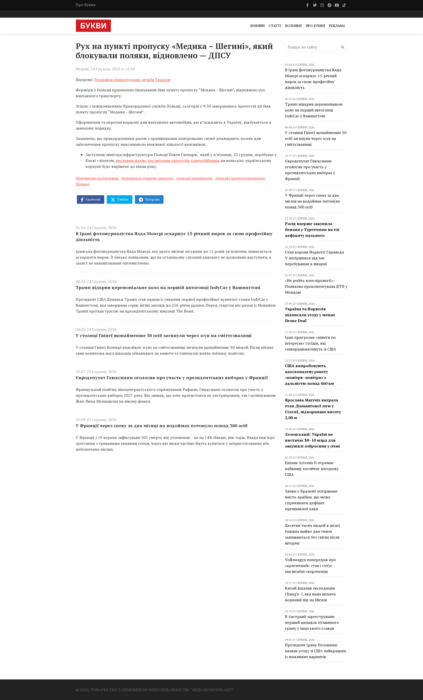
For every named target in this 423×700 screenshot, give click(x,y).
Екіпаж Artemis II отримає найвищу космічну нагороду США (312, 468)
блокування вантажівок (97, 178)
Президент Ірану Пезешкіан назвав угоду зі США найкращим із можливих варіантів (315, 650)
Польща (82, 184)
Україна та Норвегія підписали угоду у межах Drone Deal (310, 314)
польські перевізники (194, 178)
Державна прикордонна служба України (132, 79)
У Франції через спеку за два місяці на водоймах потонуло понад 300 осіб (161, 425)
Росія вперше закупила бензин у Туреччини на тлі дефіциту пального (312, 229)
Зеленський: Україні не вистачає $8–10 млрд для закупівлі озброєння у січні (312, 440)
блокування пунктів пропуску (147, 178)
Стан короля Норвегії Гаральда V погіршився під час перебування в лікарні (314, 257)
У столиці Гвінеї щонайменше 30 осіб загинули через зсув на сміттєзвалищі (164, 335)
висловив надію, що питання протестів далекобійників (168, 160)
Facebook (92, 199)
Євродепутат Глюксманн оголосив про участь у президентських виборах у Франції (172, 377)
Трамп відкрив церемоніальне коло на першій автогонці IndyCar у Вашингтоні (168, 287)
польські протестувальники (240, 178)
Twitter (122, 199)
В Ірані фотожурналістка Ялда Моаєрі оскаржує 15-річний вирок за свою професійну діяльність (174, 236)
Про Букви (85, 4)
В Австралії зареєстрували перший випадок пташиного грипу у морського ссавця (312, 622)
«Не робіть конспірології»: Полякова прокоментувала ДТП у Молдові (316, 286)
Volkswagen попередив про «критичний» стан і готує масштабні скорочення (310, 565)
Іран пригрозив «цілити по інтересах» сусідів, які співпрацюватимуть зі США (310, 343)
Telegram (152, 199)
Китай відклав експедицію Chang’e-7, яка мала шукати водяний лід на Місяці (310, 594)
